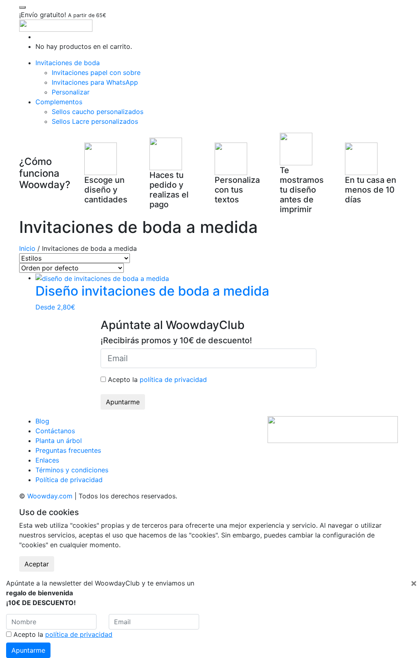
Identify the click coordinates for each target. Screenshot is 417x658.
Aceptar (36, 564)
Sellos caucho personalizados (97, 111)
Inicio (27, 248)
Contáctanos (55, 431)
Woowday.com (49, 496)
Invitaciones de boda (67, 63)
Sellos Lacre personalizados (95, 121)
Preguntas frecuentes (68, 450)
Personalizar (71, 92)
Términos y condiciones (71, 470)
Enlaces (47, 460)
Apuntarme (123, 402)
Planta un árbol (58, 440)
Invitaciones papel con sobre (96, 72)
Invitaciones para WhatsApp (95, 82)
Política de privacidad (69, 480)
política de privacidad (173, 379)
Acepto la (156, 379)
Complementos (58, 102)
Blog (42, 421)
